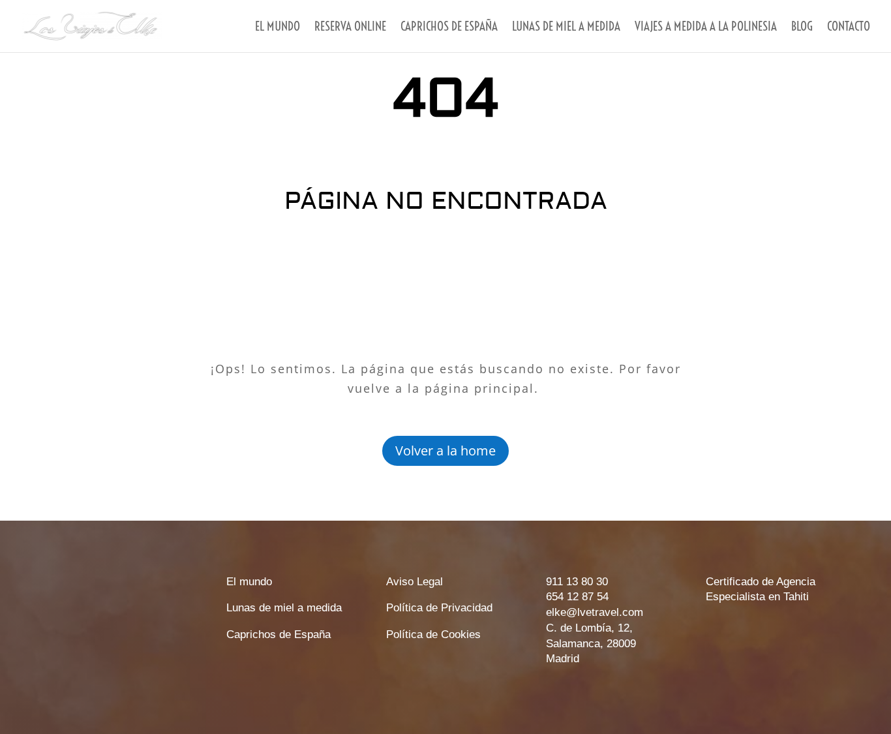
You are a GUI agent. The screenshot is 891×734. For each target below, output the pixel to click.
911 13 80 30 (577, 581)
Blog (802, 28)
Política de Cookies (433, 634)
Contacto (848, 28)
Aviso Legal (414, 581)
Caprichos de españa (449, 28)
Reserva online (350, 28)
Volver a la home (445, 450)
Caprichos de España (278, 634)
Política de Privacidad (439, 608)
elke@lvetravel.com (594, 612)
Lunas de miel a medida (566, 28)
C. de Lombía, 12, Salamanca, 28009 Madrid (591, 643)
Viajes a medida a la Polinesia (706, 28)
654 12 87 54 (577, 596)
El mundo (277, 28)
